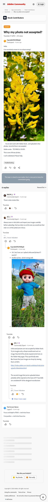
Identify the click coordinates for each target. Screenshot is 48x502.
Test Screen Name (12, 407)
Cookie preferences (9, 496)
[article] (24, 201)
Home (6, 10)
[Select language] (33, 4)
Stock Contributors (30, 10)
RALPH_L (10, 194)
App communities (16, 10)
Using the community (10, 492)
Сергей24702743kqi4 (14, 40)
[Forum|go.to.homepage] (16, 4)
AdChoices (9, 499)
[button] (4, 5)
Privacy (29, 492)
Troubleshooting (9, 162)
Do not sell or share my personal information (29, 496)
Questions (7, 12)
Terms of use (21, 492)
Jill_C (8, 217)
